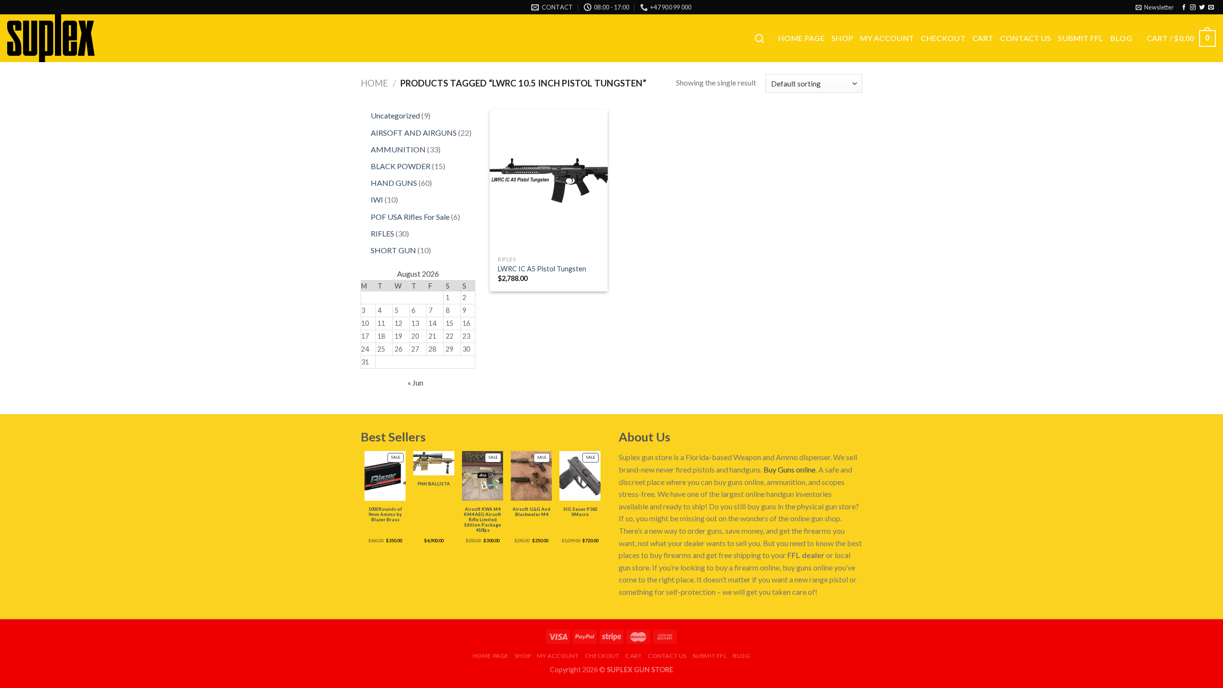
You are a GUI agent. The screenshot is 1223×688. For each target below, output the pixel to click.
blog (1121, 38)
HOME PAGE (801, 38)
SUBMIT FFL (1080, 38)
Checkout (943, 38)
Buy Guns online (789, 469)
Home (374, 83)
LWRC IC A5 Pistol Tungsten (542, 269)
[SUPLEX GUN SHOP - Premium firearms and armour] (55, 38)
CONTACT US (1025, 38)
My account (887, 38)
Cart (982, 38)
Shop (842, 38)
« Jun (415, 382)
